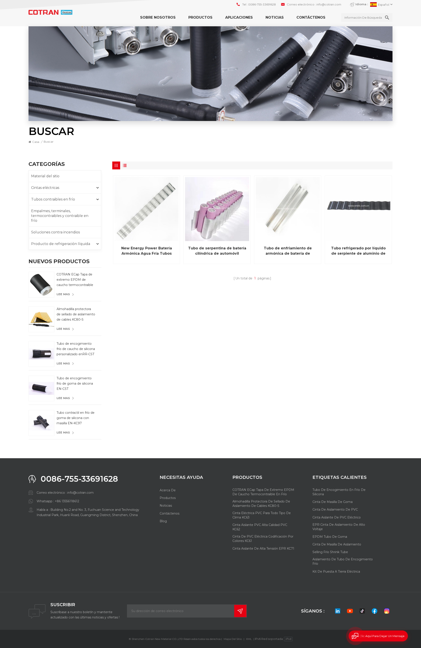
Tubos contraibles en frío (53, 199)
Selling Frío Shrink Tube (330, 552)
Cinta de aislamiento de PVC (335, 509)
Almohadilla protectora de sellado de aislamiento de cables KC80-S (76, 314)
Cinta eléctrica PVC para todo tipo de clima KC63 (261, 515)
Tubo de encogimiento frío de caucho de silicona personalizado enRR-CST (76, 349)
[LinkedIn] (337, 610)
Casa (35, 142)
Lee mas (63, 294)
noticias (166, 506)
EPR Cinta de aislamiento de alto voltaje (338, 527)
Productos (200, 17)
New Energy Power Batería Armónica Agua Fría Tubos (146, 251)
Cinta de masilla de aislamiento (336, 544)
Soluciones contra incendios (55, 232)
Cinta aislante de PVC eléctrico (336, 517)
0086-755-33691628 (262, 4)
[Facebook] (374, 610)
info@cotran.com (328, 4)
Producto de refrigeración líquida (60, 244)
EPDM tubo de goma (329, 537)
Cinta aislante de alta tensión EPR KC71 (263, 548)
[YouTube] (349, 610)
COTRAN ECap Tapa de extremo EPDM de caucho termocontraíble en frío (75, 280)
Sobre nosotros (158, 17)
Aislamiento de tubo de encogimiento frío (342, 561)
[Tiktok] (362, 610)
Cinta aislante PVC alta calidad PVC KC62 (259, 527)
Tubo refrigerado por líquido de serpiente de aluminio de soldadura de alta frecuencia (358, 251)
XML (249, 639)
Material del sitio (45, 176)
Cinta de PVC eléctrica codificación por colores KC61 (262, 538)
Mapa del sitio (233, 639)
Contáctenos (310, 17)
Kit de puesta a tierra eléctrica (336, 571)
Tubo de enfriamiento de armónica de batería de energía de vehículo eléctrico (288, 251)
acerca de (168, 490)
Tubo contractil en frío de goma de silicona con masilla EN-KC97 (76, 418)
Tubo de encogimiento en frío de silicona (339, 492)
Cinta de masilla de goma (332, 502)
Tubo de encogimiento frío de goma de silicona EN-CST (75, 383)
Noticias (275, 17)
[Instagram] (386, 610)
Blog (163, 521)
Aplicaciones (239, 17)
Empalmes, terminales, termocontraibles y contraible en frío (59, 216)
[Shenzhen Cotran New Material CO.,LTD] (50, 12)
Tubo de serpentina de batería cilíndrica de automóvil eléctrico (217, 251)
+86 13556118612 (67, 501)
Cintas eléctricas (45, 188)
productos (168, 498)
